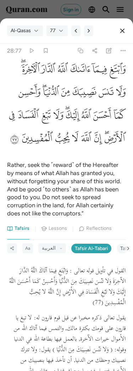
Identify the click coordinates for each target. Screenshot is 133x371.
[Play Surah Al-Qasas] (31, 51)
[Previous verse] (76, 30)
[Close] (122, 31)
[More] (123, 51)
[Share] (94, 51)
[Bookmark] (45, 51)
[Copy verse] (80, 51)
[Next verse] (88, 30)
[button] (116, 71)
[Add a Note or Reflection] (109, 51)
